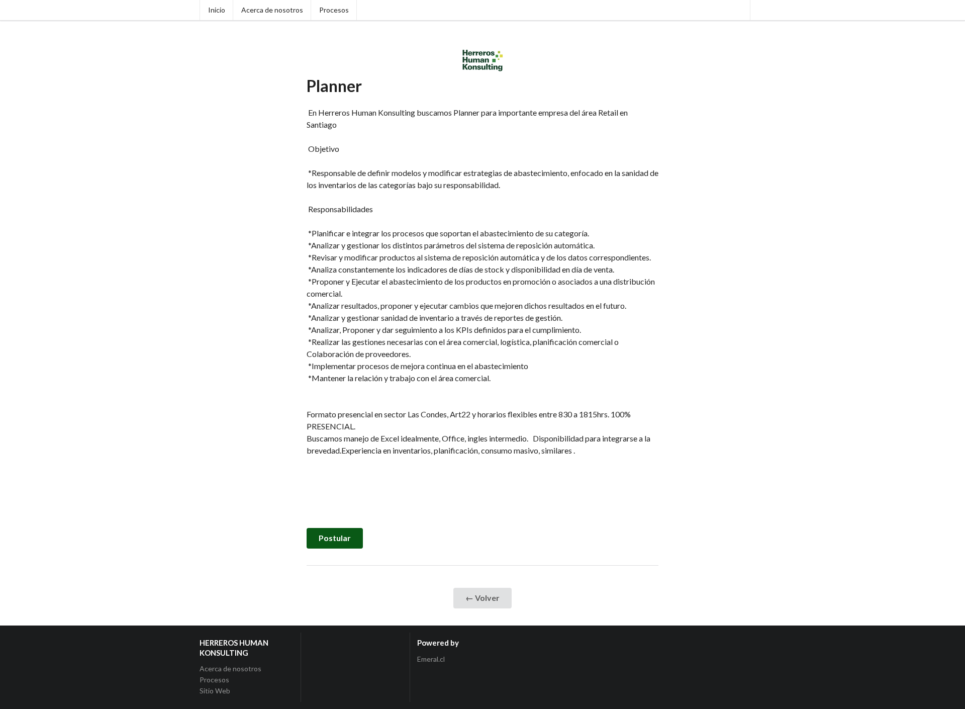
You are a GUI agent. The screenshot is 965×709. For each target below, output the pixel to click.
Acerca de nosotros (272, 10)
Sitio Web (215, 690)
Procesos (334, 10)
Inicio (216, 10)
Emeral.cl (431, 659)
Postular (335, 538)
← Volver (482, 597)
